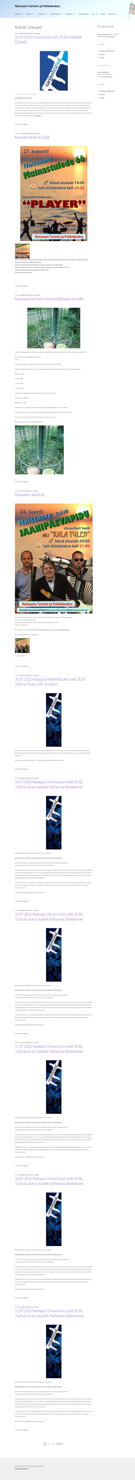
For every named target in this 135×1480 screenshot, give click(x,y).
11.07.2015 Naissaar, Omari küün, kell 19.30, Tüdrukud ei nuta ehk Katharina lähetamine (49, 1313)
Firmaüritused (55, 14)
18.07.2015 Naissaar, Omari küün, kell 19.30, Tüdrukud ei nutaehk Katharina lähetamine (49, 916)
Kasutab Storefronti (22, 1469)
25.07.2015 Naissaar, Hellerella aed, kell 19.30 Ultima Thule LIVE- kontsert (50, 682)
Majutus (17, 14)
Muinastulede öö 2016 (32, 137)
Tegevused (69, 14)
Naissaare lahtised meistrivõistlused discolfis (49, 298)
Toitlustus (40, 14)
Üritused (24, 124)
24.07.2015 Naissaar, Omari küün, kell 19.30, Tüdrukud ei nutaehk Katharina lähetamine (49, 784)
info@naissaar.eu (109, 36)
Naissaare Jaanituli (29, 494)
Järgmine (59, 1444)
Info (93, 14)
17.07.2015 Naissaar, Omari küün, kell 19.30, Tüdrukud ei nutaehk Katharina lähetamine (49, 1049)
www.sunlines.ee (45, 630)
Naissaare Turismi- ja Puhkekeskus (37, 6)
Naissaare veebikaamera (107, 51)
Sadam (103, 14)
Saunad (28, 14)
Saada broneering (102, 34)
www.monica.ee (64, 630)
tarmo (38, 33)
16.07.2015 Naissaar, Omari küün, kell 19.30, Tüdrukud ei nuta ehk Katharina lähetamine (49, 1181)
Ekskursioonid (83, 14)
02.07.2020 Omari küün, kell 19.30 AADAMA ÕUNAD (48, 39)
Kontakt (111, 14)
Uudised (101, 57)
